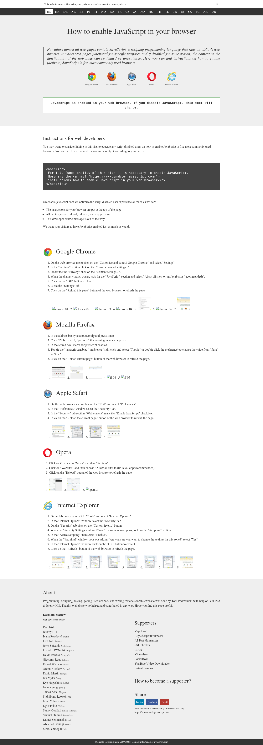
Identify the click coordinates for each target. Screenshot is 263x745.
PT (89, 11)
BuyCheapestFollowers (149, 636)
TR (175, 11)
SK (190, 11)
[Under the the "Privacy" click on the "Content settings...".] (103, 309)
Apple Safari (131, 84)
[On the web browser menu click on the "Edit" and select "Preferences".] (59, 436)
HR (57, 11)
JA (135, 11)
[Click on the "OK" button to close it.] (145, 309)
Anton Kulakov (52, 669)
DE (65, 11)
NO (103, 11)
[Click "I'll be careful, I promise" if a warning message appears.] (77, 377)
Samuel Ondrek (52, 715)
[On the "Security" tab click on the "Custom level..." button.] (96, 567)
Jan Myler (49, 678)
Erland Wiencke (53, 664)
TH (159, 11)
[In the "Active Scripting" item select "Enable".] (132, 567)
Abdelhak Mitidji (53, 724)
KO (142, 11)
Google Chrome (91, 84)
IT (96, 11)
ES (81, 11)
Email (165, 702)
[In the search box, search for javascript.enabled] (96, 377)
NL (73, 11)
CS (127, 11)
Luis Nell (48, 641)
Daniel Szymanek (53, 719)
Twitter (139, 702)
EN (49, 11)
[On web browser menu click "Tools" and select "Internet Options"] (59, 567)
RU (112, 11)
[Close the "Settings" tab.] (164, 309)
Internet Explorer (171, 84)
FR (120, 11)
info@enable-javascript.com (154, 741)
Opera (151, 84)
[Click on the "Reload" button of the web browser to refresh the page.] (92, 489)
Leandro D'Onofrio (54, 650)
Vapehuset (141, 631)
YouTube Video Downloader (152, 663)
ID (182, 11)
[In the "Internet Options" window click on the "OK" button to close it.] (169, 567)
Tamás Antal (50, 692)
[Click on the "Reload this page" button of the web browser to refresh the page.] (184, 309)
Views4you (141, 654)
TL (167, 11)
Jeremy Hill (50, 632)
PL (197, 11)
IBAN (138, 649)
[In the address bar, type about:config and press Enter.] (59, 377)
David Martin (51, 673)
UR (214, 11)
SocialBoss (141, 659)
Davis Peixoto (51, 655)
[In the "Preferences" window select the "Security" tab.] (77, 436)
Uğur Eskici (50, 706)
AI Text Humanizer (146, 640)
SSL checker (142, 645)
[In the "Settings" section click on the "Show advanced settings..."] (82, 309)
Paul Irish (48, 627)
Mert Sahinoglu (52, 729)
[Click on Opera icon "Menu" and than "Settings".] (56, 489)
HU (151, 11)
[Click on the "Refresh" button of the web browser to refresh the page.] (187, 567)
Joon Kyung (50, 687)
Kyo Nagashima (52, 682)
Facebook (152, 702)
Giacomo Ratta (52, 659)
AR (205, 11)
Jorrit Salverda (51, 645)
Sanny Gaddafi (52, 710)
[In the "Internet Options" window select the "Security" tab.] (77, 567)
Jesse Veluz (50, 701)
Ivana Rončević (52, 636)
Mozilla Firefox (112, 84)
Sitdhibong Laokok (54, 696)
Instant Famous (144, 668)
